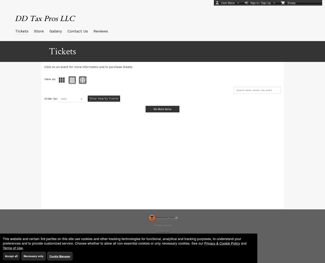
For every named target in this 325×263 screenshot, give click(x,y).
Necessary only (33, 256)
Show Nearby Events (103, 98)
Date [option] (64, 99)
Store (39, 31)
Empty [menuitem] (290, 3)
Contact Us (78, 31)
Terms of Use (162, 230)
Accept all (11, 256)
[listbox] (71, 99)
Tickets (21, 31)
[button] (62, 80)
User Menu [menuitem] (227, 3)
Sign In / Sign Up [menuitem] (260, 3)
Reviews (100, 31)
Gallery (55, 31)
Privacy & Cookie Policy (222, 243)
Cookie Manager (59, 256)
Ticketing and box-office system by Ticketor (163, 218)
